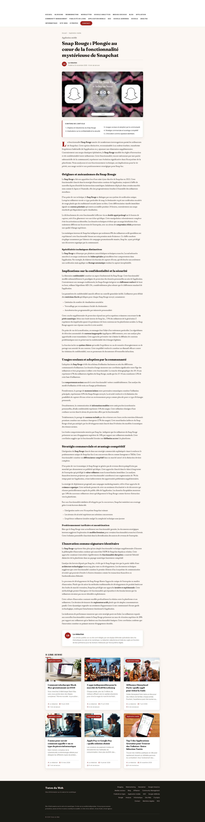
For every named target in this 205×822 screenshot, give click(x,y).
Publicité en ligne (78, 18)
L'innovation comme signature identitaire (120, 134)
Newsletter (86, 14)
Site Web (63, 23)
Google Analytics (102, 14)
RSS (158, 801)
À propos (74, 23)
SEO (109, 18)
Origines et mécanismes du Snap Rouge (81, 128)
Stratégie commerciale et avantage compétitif (122, 130)
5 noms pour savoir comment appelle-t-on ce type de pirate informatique (62, 743)
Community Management (56, 18)
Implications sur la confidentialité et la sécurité (83, 131)
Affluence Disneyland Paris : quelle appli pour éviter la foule (137, 688)
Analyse (144, 18)
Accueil (48, 14)
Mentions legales (148, 801)
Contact (86, 23)
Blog (131, 14)
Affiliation (141, 14)
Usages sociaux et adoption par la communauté (123, 127)
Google (134, 18)
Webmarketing (72, 14)
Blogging (59, 14)
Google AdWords (121, 18)
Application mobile (96, 18)
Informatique (51, 23)
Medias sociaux (120, 14)
